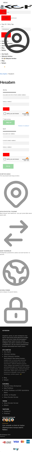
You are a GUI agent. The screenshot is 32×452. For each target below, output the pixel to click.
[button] (2, 59)
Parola (7, 101)
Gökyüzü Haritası (9, 354)
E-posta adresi (9, 140)
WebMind (2, 436)
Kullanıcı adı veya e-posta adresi (14, 95)
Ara (6, 18)
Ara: (2, 9)
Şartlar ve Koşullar (10, 395)
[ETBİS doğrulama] (6, 442)
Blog (5, 378)
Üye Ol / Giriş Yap (8, 24)
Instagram (7, 411)
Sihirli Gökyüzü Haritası (17, 365)
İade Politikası (8, 388)
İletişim (6, 380)
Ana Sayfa (3, 74)
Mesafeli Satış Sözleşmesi (12, 386)
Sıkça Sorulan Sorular (11, 397)
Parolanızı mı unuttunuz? (23, 125)
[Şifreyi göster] (6, 109)
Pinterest (7, 413)
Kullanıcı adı (9, 133)
